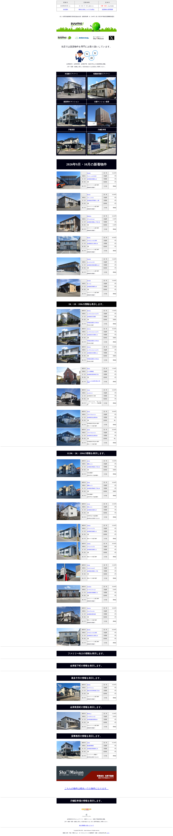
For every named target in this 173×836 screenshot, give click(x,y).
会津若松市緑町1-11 (92, 531)
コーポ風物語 (90, 371)
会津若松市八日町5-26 (92, 243)
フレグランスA (90, 611)
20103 (88, 461)
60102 (88, 368)
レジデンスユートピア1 (93, 331)
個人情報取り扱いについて (86, 825)
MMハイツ (89, 506)
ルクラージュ (90, 687)
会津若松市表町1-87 (92, 509)
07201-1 (89, 328)
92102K (89, 280)
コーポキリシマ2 (91, 716)
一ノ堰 (97, 200)
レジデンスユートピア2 (93, 313)
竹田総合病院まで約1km (93, 322)
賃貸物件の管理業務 (107, 9)
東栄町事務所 (90, 745)
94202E (89, 173)
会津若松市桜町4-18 (92, 179)
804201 (88, 684)
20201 (88, 482)
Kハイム (89, 283)
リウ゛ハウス (90, 197)
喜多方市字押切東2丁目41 (93, 690)
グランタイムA (90, 219)
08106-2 (89, 310)
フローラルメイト (91, 414)
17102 (88, 504)
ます (108, 833)
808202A (89, 216)
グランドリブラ (91, 528)
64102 (88, 411)
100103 (88, 525)
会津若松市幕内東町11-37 (93, 265)
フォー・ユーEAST (91, 176)
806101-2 (89, 713)
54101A (89, 608)
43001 (88, 742)
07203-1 (89, 347)
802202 (88, 629)
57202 (88, 565)
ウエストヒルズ (91, 568)
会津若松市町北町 (91, 614)
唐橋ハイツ (90, 463)
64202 (88, 429)
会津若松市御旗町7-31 (92, 592)
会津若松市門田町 (91, 200)
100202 (88, 543)
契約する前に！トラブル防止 (86, 9)
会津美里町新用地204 (92, 719)
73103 (88, 390)
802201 (88, 237)
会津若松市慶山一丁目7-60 (93, 222)
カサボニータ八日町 (92, 240)
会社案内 (65, 9)
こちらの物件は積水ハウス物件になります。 (86, 788)
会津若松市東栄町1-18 (92, 748)
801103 (88, 194)
